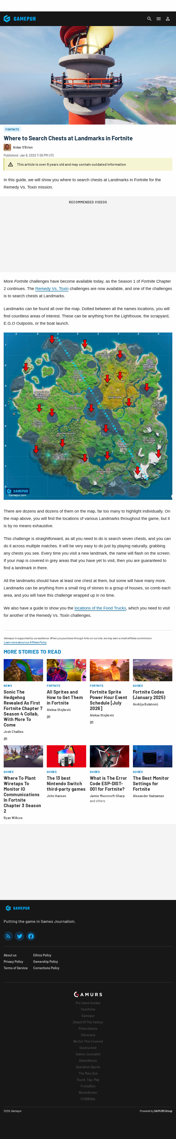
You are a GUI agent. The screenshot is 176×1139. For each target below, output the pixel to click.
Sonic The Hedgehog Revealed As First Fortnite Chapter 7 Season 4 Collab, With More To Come (23, 708)
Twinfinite (88, 1009)
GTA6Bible (88, 1099)
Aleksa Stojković (59, 710)
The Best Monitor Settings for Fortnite (151, 783)
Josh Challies (14, 732)
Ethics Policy (42, 955)
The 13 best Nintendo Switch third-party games (66, 783)
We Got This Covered (88, 1041)
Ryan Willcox (13, 818)
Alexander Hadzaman (148, 796)
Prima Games (88, 1028)
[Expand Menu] (158, 18)
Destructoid (88, 1048)
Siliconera (88, 1035)
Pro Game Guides (88, 1003)
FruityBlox (88, 1086)
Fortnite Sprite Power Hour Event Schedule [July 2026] (108, 700)
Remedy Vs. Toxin (52, 288)
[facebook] (31, 936)
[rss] (8, 936)
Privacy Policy (13, 961)
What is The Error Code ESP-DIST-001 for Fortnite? (108, 783)
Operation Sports (88, 1067)
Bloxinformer (88, 1092)
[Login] (167, 18)
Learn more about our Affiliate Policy (25, 642)
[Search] (149, 18)
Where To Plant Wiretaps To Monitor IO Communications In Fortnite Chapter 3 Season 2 (22, 794)
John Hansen (56, 796)
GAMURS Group (163, 1110)
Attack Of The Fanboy (88, 1022)
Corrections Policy (46, 968)
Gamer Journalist (88, 1054)
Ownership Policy (45, 961)
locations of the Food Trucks (100, 608)
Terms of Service (16, 968)
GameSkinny (88, 1060)
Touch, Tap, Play (88, 1080)
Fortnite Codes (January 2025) (149, 694)
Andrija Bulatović (146, 704)
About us (10, 955)
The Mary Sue (88, 1073)
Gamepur (88, 1016)
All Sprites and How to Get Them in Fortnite (65, 697)
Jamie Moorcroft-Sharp (107, 796)
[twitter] (19, 936)
